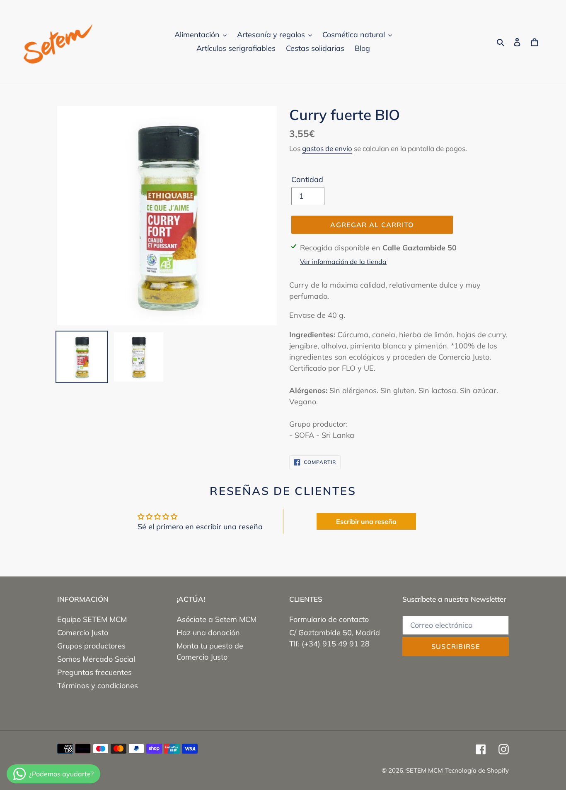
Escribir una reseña (366, 521)
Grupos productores (91, 646)
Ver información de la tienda (343, 261)
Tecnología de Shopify (477, 770)
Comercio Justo (82, 632)
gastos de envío (327, 148)
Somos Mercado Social (96, 659)
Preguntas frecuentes (94, 672)
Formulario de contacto (329, 619)
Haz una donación (208, 632)
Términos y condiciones (97, 685)
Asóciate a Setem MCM (216, 619)
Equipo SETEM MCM (92, 619)
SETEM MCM (424, 770)
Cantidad (307, 179)
